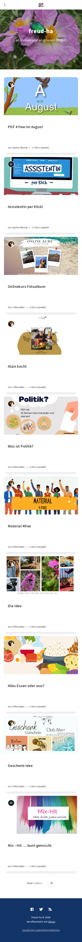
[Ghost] (11, 164)
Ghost (51, 921)
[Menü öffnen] (5, 5)
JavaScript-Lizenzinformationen (41, 930)
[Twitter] (41, 909)
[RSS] (50, 909)
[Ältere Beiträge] (51, 883)
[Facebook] (32, 909)
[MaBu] (11, 84)
